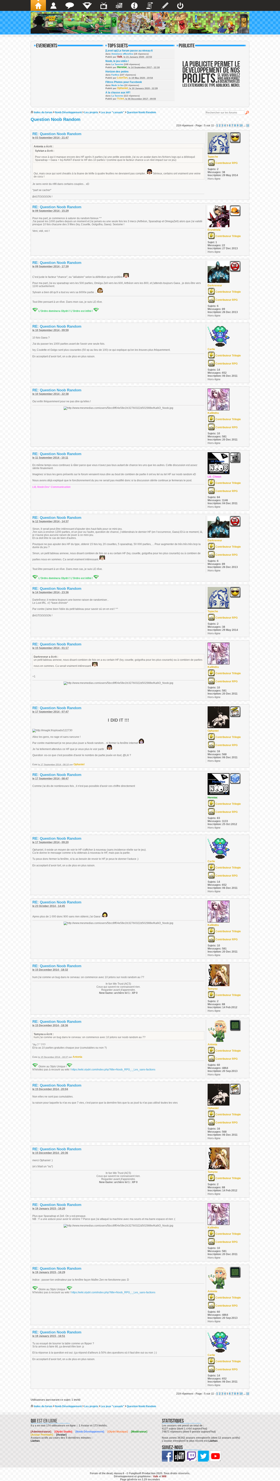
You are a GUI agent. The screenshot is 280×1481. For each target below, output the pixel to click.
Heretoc (122, 67)
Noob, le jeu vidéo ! (117, 61)
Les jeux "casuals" (112, 112)
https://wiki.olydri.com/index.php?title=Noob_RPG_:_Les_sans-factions (113, 1069)
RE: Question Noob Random (56, 134)
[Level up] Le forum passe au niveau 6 (129, 50)
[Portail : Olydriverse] (103, 5)
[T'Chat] (69, 5)
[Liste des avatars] (53, 5)
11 (247, 125)
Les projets (91, 112)
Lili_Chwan (214, 476)
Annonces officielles (122, 54)
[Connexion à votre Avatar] (180, 5)
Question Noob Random (141, 112)
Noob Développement (68, 112)
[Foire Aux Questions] (134, 5)
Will (164, 1476)
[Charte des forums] (149, 5)
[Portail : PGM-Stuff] (119, 5)
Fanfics (115, 75)
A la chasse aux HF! (117, 92)
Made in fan (117, 85)
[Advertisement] (211, 77)
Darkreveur (215, 285)
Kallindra (213, 413)
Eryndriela (214, 229)
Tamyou (212, 988)
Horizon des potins (117, 71)
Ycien (120, 98)
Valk (119, 56)
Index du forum (42, 112)
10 (241, 125)
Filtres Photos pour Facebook (123, 82)
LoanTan (122, 77)
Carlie (211, 349)
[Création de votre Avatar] (165, 5)
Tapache (213, 156)
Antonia (77, 1056)
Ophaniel (122, 88)
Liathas (35, 1440)
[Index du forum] (38, 5)
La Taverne (117, 64)
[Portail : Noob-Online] (87, 5)
